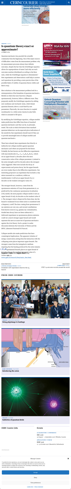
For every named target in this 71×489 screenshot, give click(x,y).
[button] (68, 458)
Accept (35, 472)
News (9, 43)
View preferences (36, 483)
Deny (35, 477)
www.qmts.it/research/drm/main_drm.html (16, 258)
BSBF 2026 (40, 442)
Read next (66, 264)
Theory (3, 43)
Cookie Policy (30, 486)
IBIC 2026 (40, 435)
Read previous (6, 264)
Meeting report (14, 320)
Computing (61, 265)
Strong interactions (9, 266)
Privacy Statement (38, 486)
